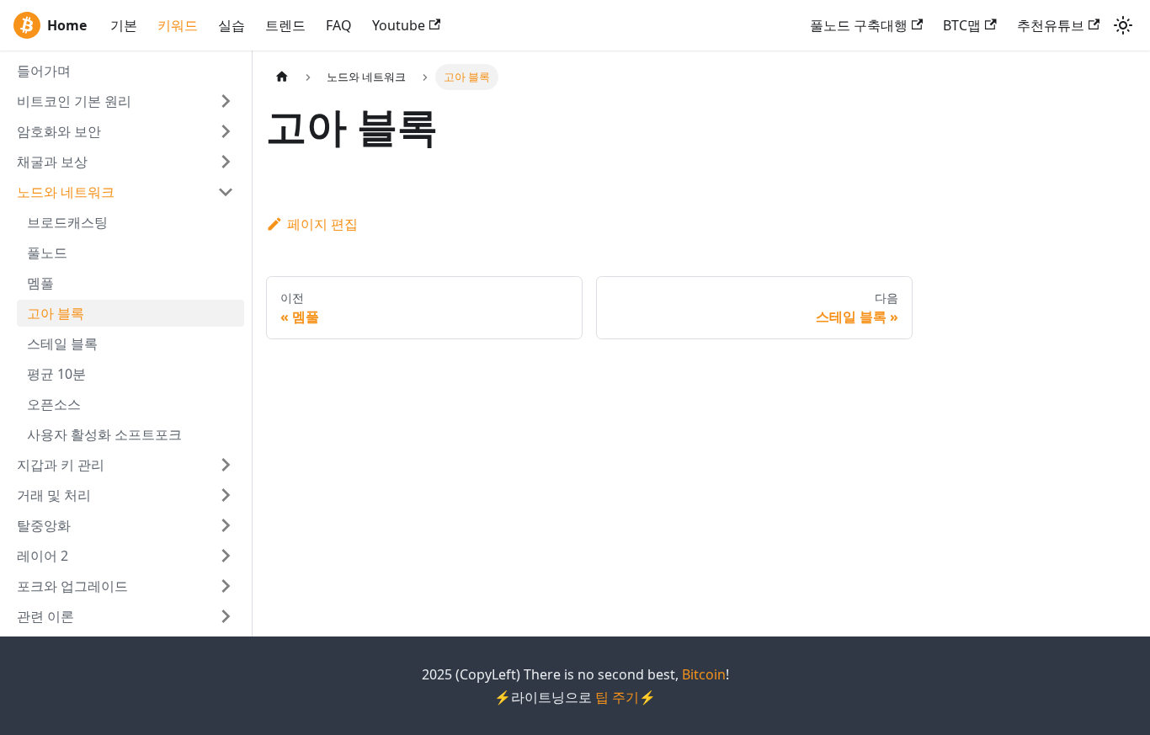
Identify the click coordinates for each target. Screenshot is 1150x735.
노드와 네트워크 (65, 192)
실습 (231, 25)
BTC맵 (962, 25)
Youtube (398, 25)
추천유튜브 (1050, 25)
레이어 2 (42, 555)
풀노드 (47, 252)
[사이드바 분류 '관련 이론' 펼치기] (225, 616)
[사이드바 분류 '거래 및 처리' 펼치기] (225, 495)
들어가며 (44, 70)
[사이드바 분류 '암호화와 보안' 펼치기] (225, 131)
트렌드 (285, 25)
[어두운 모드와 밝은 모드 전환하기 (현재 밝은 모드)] (1123, 25)
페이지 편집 (322, 224)
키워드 (177, 25)
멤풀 (40, 283)
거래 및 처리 (54, 495)
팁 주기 (617, 697)
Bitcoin (704, 674)
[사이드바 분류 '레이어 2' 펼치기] (225, 555)
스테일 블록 (62, 343)
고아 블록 (55, 313)
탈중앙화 (44, 525)
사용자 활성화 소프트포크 (104, 434)
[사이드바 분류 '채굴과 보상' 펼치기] (225, 161)
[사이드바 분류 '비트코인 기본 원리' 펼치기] (225, 101)
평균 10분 (56, 374)
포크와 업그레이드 (72, 586)
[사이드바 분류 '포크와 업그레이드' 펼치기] (225, 586)
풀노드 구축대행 (859, 25)
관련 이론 (45, 616)
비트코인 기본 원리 (74, 101)
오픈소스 (54, 404)
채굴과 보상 (52, 161)
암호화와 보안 (59, 131)
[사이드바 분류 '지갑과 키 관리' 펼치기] (225, 464)
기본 (123, 25)
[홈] (282, 77)
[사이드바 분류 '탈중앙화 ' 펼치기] (225, 525)
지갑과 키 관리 (60, 464)
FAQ (339, 25)
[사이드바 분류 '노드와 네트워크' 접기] (225, 191)
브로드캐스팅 (67, 222)
